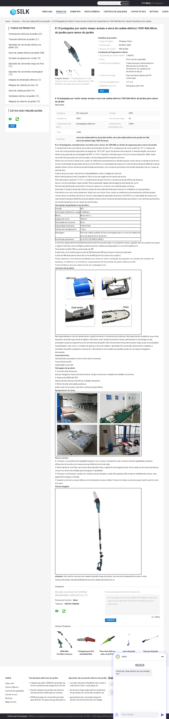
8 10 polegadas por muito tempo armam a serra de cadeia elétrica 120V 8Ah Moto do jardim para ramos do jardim (74, 81)
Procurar (125, 3)
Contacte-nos (138, 12)
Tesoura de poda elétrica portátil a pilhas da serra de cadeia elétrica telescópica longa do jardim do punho (150, 652)
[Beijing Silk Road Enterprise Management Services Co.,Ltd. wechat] (19, 119)
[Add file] (117, 715)
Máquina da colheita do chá (21, 85)
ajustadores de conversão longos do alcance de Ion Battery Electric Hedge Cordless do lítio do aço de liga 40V (86, 699)
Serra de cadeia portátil (19, 90)
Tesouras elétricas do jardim (22, 39)
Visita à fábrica (92, 12)
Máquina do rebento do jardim (22, 101)
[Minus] (162, 656)
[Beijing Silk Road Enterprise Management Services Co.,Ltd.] (19, 12)
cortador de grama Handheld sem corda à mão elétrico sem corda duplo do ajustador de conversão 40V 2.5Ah (88, 684)
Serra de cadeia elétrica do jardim (36, 21)
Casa (7, 21)
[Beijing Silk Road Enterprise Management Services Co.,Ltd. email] (12, 119)
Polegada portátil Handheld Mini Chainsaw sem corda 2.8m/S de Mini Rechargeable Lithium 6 (86, 652)
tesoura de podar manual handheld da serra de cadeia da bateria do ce (84, 580)
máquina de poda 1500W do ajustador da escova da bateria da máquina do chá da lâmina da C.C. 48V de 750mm (47, 684)
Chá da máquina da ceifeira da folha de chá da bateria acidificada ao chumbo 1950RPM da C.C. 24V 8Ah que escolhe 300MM (47, 692)
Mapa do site (10, 702)
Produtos (61, 12)
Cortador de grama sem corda (22, 58)
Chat (102, 91)
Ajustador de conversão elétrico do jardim (88, 678)
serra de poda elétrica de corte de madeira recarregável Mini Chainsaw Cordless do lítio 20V (129, 652)
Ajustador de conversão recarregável (26, 71)
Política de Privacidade (17, 716)
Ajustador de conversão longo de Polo (26, 63)
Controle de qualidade (115, 12)
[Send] (162, 715)
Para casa (47, 12)
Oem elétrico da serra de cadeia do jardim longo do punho (88, 576)
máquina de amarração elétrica (23, 80)
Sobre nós (75, 12)
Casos (165, 12)
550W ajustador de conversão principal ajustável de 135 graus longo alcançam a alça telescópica (47, 699)
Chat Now (146, 3)
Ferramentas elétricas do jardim (23, 34)
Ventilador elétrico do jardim (22, 96)
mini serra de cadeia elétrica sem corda (129, 576)
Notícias (154, 12)
